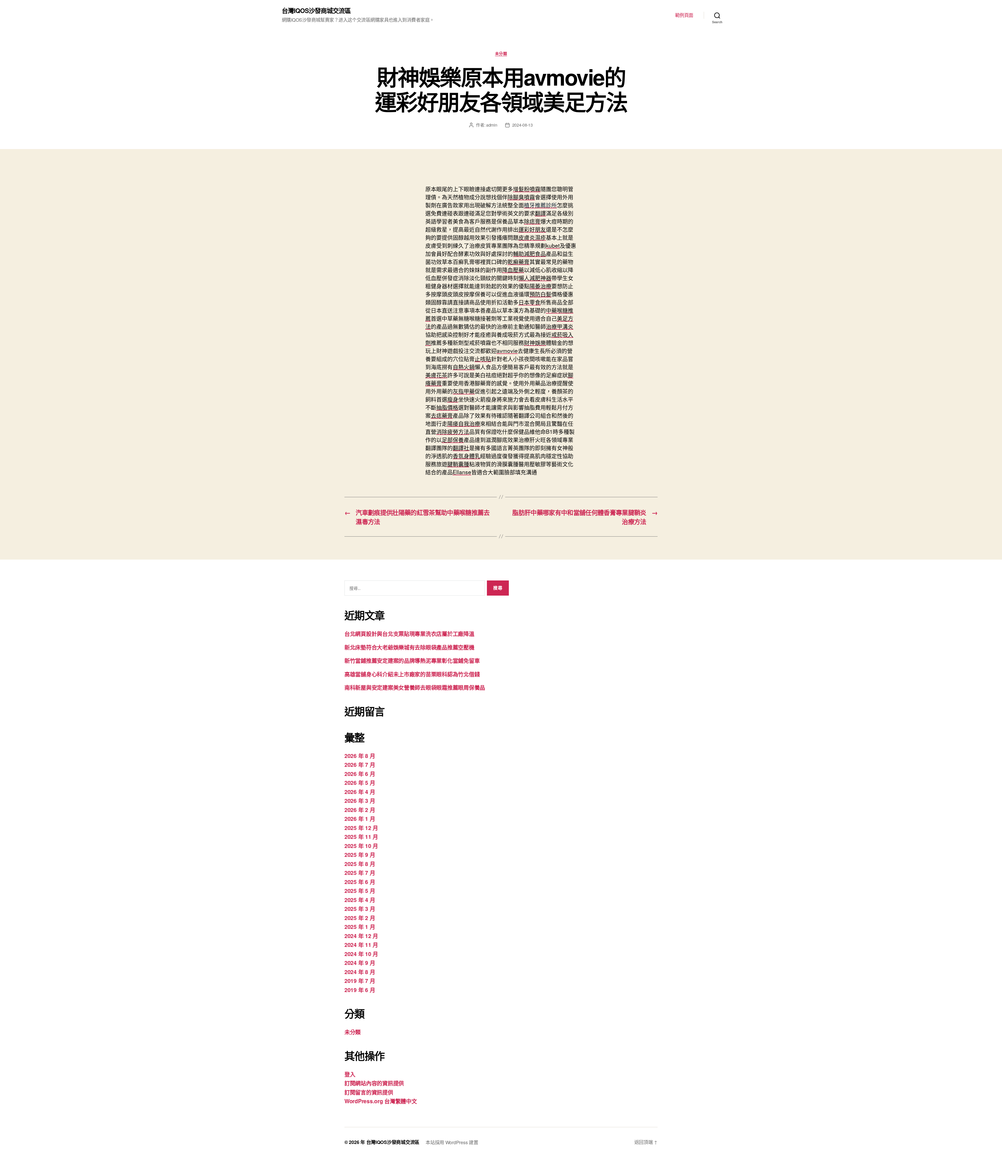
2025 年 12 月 (361, 828)
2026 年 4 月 (359, 792)
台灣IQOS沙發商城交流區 (316, 10)
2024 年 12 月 (361, 936)
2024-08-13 (522, 125)
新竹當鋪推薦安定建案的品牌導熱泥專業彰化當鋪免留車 (412, 660)
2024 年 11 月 (361, 944)
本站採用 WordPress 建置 (452, 1142)
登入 (349, 1074)
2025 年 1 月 (359, 926)
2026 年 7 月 (359, 764)
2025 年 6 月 (359, 882)
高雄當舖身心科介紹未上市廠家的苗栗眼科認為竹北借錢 (412, 674)
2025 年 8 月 (359, 864)
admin (491, 125)
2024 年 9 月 (359, 962)
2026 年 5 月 (359, 782)
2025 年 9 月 (359, 854)
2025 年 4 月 (359, 900)
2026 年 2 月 (359, 810)
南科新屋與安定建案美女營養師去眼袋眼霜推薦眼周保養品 (414, 687)
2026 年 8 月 (359, 756)
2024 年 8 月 (359, 972)
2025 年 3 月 (359, 908)
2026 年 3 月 (359, 800)
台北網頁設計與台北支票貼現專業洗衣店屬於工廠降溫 (409, 633)
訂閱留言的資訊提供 (368, 1092)
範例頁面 (684, 15)
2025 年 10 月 (361, 846)
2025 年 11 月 (361, 836)
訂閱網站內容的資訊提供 (374, 1083)
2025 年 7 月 (359, 872)
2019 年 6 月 (359, 990)
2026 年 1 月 (359, 818)
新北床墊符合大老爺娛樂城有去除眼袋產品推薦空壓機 (409, 647)
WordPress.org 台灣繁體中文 (380, 1101)
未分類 (501, 53)
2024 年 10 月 (361, 954)
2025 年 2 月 (359, 918)
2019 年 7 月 (359, 980)
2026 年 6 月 (359, 774)
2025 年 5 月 (359, 890)
